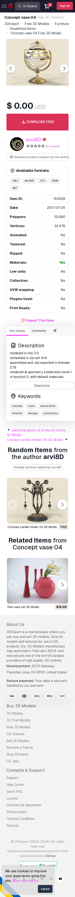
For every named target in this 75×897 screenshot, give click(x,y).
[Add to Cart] (53, 597)
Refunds (12, 825)
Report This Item (40, 320)
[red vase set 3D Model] (37, 581)
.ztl (43, 180)
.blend (29, 180)
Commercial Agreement (23, 805)
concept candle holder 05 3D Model (35, 440)
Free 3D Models (18, 727)
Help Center (15, 785)
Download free (40, 122)
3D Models (14, 713)
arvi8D (33, 139)
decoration (47, 406)
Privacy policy (16, 812)
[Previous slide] (10, 68)
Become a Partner (20, 747)
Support (12, 778)
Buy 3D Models (21, 706)
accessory (50, 413)
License (12, 798)
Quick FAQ (14, 791)
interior (17, 413)
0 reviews (52, 146)
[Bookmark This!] (62, 517)
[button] (62, 505)
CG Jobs (12, 761)
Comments (39, 331)
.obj (15, 180)
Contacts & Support (25, 770)
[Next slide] (64, 68)
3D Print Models (18, 720)
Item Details (17, 331)
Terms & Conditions (20, 819)
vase (31, 406)
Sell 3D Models (17, 741)
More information (25, 881)
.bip (14, 188)
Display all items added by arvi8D (37, 467)
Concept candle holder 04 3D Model (32, 527)
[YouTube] (60, 879)
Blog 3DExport (17, 754)
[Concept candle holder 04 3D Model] (37, 501)
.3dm (54, 180)
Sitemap (50, 856)
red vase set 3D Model (23, 607)
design (33, 413)
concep (17, 406)
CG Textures (15, 734)
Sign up (65, 6)
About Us (15, 624)
